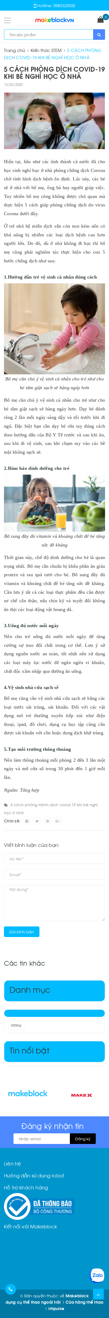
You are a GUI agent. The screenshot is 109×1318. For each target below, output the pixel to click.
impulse (56, 1308)
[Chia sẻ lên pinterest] (48, 821)
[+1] (58, 821)
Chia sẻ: (12, 820)
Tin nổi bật (29, 1049)
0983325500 (64, 5)
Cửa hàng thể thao (84, 1302)
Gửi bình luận (21, 931)
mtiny (16, 1025)
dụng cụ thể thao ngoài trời (33, 1302)
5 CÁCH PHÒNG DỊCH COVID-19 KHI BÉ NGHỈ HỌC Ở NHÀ (54, 72)
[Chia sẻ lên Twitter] (37, 821)
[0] (100, 19)
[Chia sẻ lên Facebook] (27, 821)
